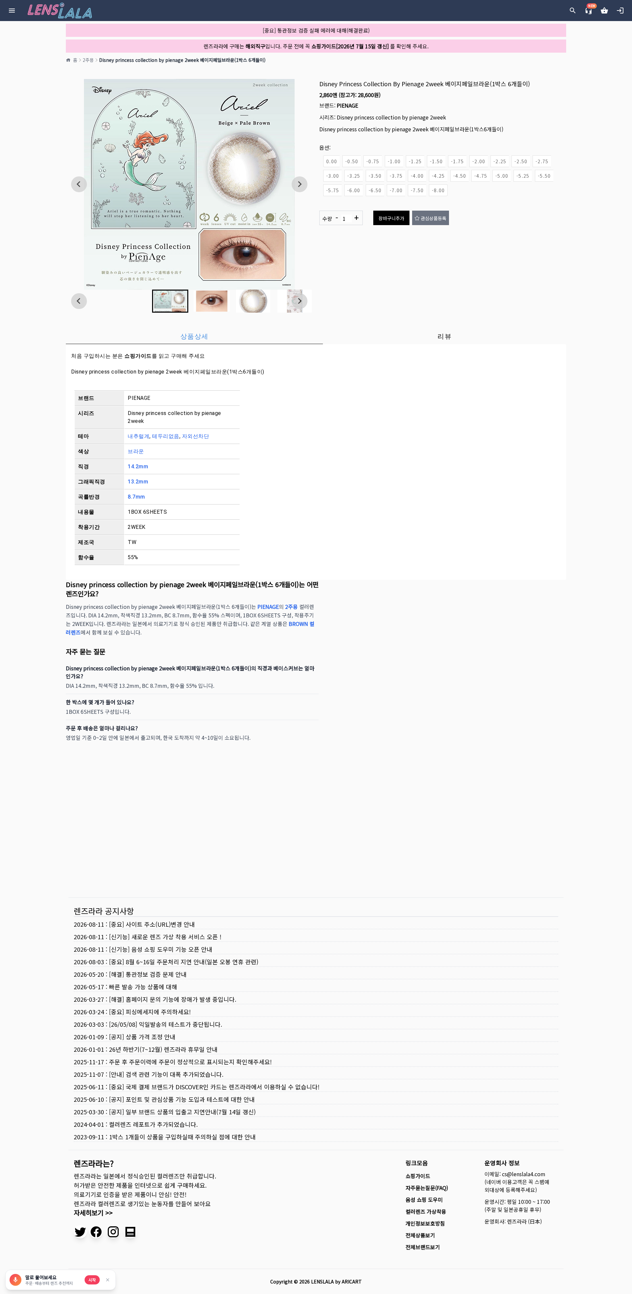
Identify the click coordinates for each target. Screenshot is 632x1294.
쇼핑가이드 (138, 356)
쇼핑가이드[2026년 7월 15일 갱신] (350, 46)
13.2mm (138, 482)
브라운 (136, 451)
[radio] (331, 161)
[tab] (194, 336)
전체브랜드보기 (423, 1247)
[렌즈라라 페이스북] (96, 1231)
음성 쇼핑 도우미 (424, 1199)
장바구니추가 (391, 218)
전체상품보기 (420, 1235)
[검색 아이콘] (573, 10)
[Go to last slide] (79, 184)
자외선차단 (195, 436)
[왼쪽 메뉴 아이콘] (12, 10)
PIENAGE (347, 105)
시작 (92, 1279)
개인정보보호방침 (425, 1223)
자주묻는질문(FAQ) (427, 1188)
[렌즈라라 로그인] (620, 10)
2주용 (88, 60)
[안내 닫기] (108, 1280)
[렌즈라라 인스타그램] (113, 1231)
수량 (340, 218)
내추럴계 (138, 436)
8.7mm (136, 497)
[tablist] (316, 336)
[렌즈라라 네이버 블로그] (130, 1231)
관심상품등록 (433, 218)
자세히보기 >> (93, 1212)
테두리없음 (165, 436)
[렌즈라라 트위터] (80, 1231)
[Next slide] (299, 184)
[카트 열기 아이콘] (604, 10)
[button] (170, 301)
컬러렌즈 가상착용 (426, 1211)
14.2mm (138, 466)
